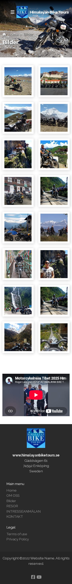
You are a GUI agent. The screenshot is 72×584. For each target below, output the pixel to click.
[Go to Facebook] (33, 577)
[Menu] (12, 12)
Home (13, 34)
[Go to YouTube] (39, 577)
